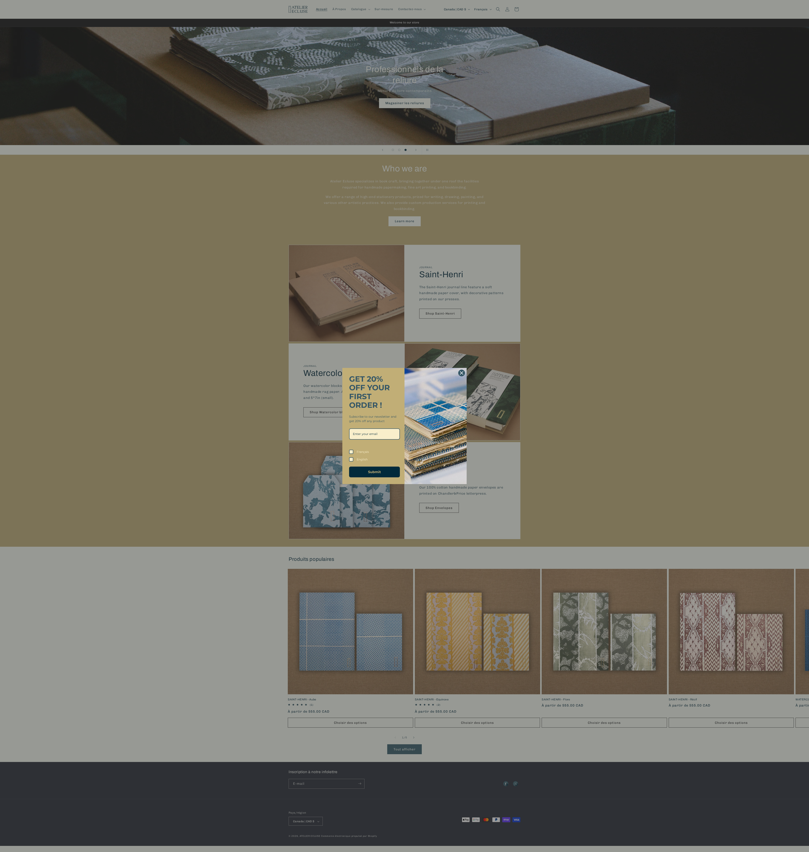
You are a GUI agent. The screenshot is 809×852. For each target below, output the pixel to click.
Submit (374, 472)
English (362, 459)
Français (363, 452)
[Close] (462, 373)
